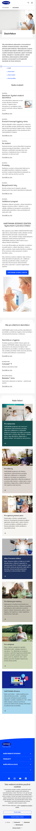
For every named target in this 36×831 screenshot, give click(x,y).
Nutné (8, 822)
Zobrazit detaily (16, 828)
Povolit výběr (17, 812)
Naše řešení (11, 71)
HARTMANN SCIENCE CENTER (17, 272)
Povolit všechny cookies (17, 817)
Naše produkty (12, 78)
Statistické (27, 822)
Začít (9, 68)
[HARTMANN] (6, 3)
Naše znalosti (11, 75)
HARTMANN (5, 7)
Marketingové (19, 825)
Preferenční (17, 822)
